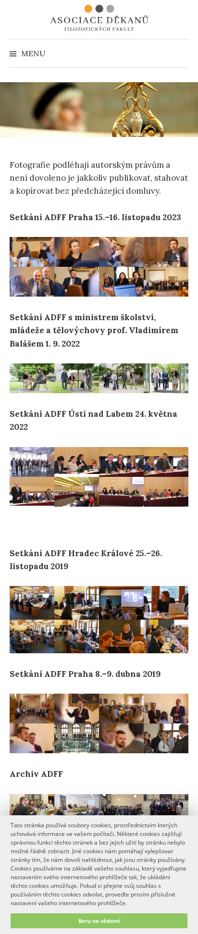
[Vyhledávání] (180, 53)
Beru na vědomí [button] (99, 920)
